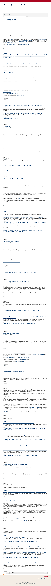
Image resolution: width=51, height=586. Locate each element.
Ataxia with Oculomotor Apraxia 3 (10, 44)
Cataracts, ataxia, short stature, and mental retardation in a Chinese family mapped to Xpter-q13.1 (24, 492)
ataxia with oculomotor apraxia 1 (26, 40)
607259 (10, 92)
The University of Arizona (31, 583)
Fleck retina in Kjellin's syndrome (10, 118)
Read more (5, 70)
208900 (45, 39)
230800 (10, 42)
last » (46, 572)
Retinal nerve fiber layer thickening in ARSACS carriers (15, 212)
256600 (9, 520)
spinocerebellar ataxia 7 (32, 407)
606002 (24, 353)
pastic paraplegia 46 (12, 93)
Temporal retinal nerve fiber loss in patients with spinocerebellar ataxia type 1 (20, 455)
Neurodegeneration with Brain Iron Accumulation (14, 500)
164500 (38, 407)
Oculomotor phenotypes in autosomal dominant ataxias (15, 445)
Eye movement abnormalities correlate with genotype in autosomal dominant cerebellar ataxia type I (25, 450)
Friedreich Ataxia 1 (7, 126)
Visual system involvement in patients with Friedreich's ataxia (17, 165)
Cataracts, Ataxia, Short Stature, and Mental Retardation (15, 464)
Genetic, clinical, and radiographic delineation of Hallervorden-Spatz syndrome (20, 557)
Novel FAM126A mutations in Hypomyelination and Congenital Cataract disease (21, 310)
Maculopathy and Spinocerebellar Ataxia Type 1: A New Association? (18, 423)
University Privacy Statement (25, 582)
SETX (11, 39)
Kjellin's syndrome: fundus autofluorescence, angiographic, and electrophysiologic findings (23, 113)
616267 (29, 44)
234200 (18, 518)
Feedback (45, 576)
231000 (15, 42)
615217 (16, 44)
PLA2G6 (25, 520)
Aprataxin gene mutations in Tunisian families (13, 371)
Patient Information (21, 9)
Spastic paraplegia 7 (6, 92)
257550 (26, 41)
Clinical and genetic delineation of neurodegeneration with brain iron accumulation (21, 546)
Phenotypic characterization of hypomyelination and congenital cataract (19, 323)
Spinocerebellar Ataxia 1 (8, 385)
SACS (19, 198)
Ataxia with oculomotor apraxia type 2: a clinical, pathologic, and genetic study (20, 63)
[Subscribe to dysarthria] (3, 574)
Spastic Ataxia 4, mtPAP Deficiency (11, 241)
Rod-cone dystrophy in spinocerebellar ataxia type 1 (14, 435)
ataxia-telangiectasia (41, 39)
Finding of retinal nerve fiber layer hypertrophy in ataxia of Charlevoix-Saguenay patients (23, 217)
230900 (12, 42)
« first (6, 572)
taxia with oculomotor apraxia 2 (19, 353)
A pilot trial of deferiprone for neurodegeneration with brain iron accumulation (20, 541)
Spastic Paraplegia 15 (8, 72)
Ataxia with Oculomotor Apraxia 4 (23, 44)
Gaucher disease (6, 42)
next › (44, 572)
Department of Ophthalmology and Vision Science (43, 578)
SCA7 (36, 407)
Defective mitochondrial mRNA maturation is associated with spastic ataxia (20, 272)
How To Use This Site (29, 9)
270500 (19, 262)
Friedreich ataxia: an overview (10, 170)
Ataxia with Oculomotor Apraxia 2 (11, 19)
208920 (32, 40)
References (6, 53)
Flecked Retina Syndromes (20, 95)
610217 (15, 520)
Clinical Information (14, 9)
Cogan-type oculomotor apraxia (20, 41)
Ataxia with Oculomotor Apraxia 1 (11, 333)
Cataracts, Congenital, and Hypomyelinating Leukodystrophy (16, 281)
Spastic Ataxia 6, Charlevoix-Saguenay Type (13, 178)
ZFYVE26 (23, 90)
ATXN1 (24, 404)
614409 (16, 93)
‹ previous (8, 572)
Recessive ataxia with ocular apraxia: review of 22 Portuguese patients (18, 377)
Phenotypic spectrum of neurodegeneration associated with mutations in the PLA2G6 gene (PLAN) (25, 552)
